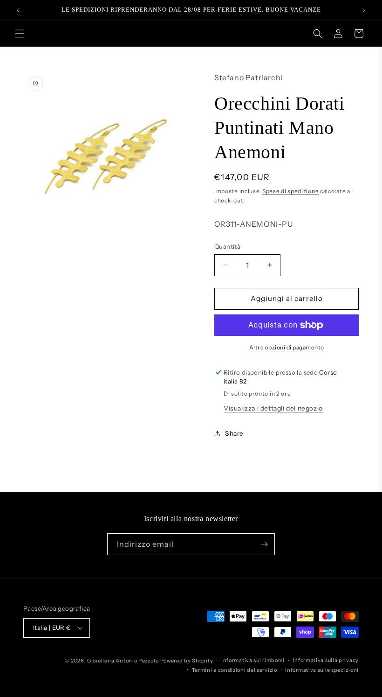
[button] (19, 33)
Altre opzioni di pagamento (286, 347)
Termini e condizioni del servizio (234, 670)
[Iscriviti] (264, 544)
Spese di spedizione (290, 191)
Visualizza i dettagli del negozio (273, 408)
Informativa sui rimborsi (253, 660)
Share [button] (234, 433)
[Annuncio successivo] (364, 10)
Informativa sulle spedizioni (322, 670)
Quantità (227, 246)
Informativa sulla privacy (326, 660)
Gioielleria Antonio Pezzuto (123, 660)
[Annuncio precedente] (18, 10)
